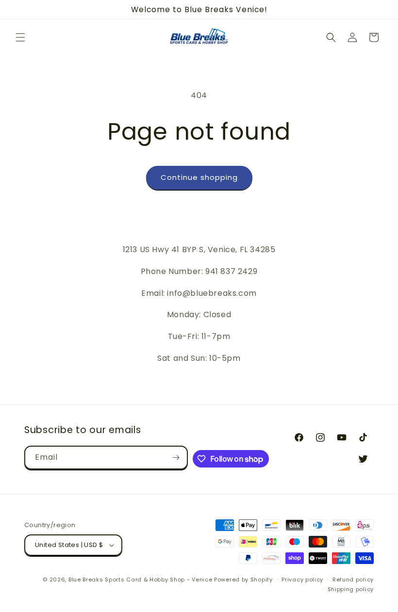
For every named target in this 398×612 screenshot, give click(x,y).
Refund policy (353, 579)
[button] (20, 37)
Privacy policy (302, 579)
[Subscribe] (176, 457)
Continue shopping (199, 177)
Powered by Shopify (243, 579)
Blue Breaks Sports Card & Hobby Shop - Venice (140, 579)
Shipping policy (351, 589)
